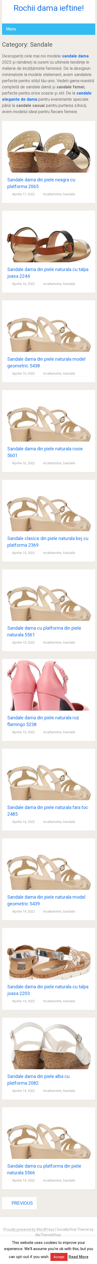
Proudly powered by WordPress (28, 1229)
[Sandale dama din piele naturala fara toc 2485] (48, 774)
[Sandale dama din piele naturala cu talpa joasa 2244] (48, 236)
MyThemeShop (48, 1235)
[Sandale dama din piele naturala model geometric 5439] (48, 864)
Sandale (69, 194)
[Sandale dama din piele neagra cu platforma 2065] (48, 147)
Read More (78, 1256)
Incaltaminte (52, 194)
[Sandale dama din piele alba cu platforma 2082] (48, 1043)
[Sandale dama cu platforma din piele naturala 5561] (48, 595)
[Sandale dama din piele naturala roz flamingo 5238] (48, 685)
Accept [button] (59, 1257)
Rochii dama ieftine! (48, 8)
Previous (22, 1203)
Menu (11, 29)
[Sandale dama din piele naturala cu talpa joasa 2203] (48, 954)
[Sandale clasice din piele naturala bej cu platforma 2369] (48, 505)
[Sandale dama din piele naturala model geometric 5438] (48, 326)
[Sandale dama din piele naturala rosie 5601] (48, 416)
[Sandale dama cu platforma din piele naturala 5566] (48, 1133)
